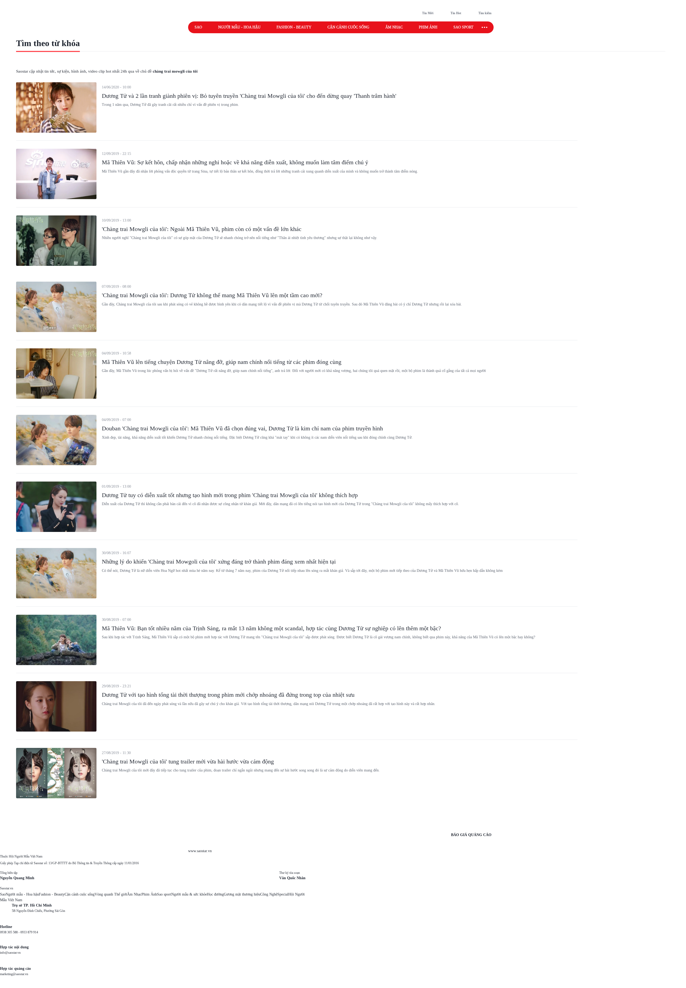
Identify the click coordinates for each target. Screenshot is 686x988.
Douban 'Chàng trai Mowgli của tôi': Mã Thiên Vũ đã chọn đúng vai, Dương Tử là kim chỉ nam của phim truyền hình (242, 428)
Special (282, 894)
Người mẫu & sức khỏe (189, 894)
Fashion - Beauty (294, 27)
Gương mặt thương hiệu (242, 894)
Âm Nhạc (134, 894)
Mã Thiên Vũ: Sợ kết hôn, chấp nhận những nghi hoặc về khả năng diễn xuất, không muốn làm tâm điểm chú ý (235, 162)
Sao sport (463, 27)
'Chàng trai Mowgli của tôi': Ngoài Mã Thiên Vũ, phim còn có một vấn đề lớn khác (201, 229)
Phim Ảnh (149, 894)
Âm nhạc (394, 27)
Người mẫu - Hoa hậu (239, 27)
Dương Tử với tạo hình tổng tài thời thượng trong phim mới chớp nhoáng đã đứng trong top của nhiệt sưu (228, 694)
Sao (198, 27)
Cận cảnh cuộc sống (348, 27)
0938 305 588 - (10, 932)
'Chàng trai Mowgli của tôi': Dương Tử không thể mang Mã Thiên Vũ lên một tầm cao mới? (212, 295)
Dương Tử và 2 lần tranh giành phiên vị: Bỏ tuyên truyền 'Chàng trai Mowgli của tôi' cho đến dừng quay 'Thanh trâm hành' (249, 95)
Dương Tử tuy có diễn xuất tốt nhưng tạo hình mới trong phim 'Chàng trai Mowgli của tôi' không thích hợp (230, 495)
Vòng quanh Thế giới (111, 894)
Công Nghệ (268, 894)
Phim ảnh (428, 27)
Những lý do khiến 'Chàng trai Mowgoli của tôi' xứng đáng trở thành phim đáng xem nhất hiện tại (219, 561)
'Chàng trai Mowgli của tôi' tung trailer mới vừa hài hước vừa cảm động (188, 761)
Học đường (215, 894)
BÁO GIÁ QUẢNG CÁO (471, 835)
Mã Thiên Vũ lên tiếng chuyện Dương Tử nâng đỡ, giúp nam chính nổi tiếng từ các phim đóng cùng (221, 362)
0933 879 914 (29, 932)
